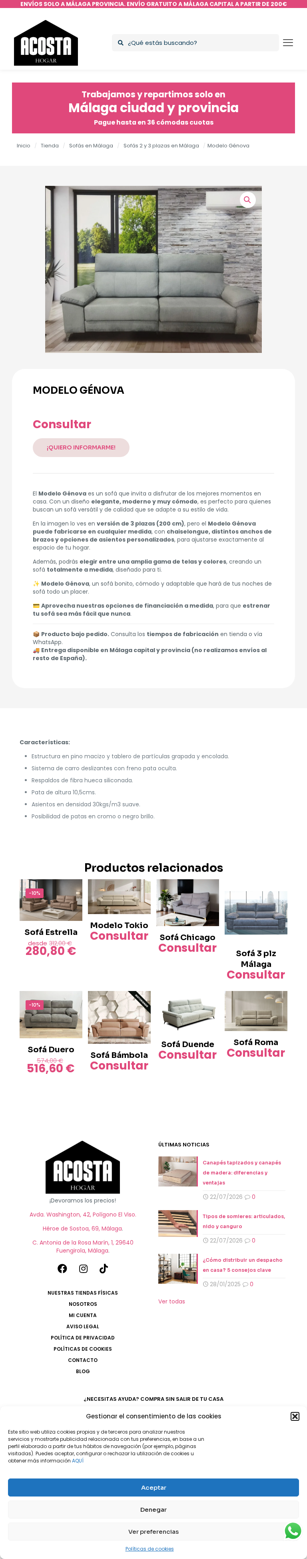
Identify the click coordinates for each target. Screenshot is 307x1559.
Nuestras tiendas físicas (83, 1292)
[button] (295, 1416)
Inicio (23, 145)
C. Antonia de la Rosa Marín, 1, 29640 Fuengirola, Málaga (83, 1247)
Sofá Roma (255, 1042)
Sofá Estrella (51, 932)
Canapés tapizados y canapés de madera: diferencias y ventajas (242, 1173)
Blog (83, 1371)
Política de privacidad (83, 1337)
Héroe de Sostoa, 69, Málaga (82, 1229)
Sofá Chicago (187, 938)
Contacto (83, 1360)
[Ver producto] (71, 890)
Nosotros (83, 1304)
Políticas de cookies (150, 1548)
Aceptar (153, 1487)
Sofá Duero (51, 1050)
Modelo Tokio (119, 925)
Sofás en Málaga (91, 145)
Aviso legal (82, 1326)
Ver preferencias (153, 1531)
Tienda (50, 145)
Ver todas (171, 1301)
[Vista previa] (71, 907)
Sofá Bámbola (119, 1055)
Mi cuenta (83, 1315)
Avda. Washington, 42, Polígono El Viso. (83, 1215)
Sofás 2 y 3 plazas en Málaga (161, 145)
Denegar (153, 1509)
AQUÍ (78, 1460)
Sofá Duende (187, 1044)
